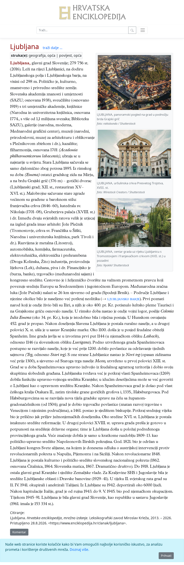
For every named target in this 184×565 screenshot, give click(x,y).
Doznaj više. (79, 549)
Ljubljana (24, 46)
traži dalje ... (52, 47)
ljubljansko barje (123, 299)
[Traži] (132, 30)
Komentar (19, 532)
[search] (143, 30)
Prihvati (166, 556)
